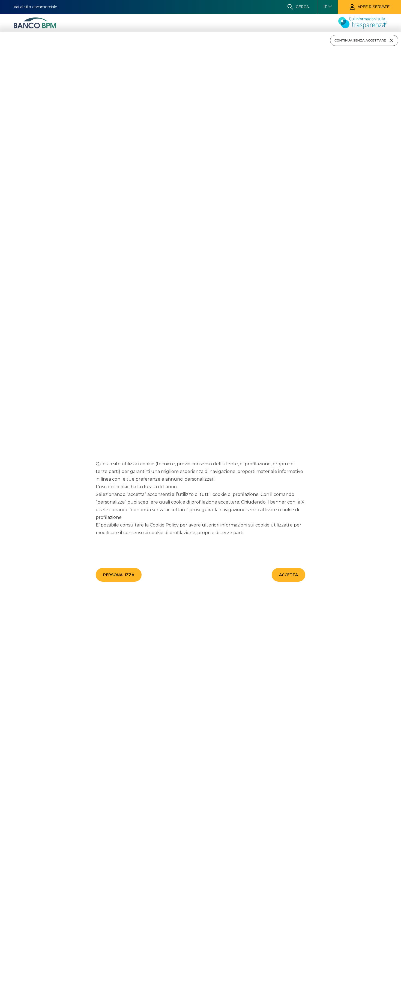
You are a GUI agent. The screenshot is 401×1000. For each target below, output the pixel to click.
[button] (119, 575)
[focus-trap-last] (2, 33)
